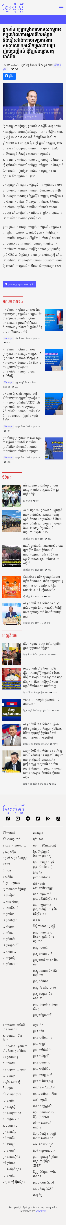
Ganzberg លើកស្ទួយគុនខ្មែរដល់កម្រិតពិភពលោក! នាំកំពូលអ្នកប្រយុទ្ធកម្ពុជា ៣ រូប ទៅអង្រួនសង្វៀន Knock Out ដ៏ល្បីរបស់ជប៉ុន (43, 583)
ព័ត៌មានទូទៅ (8, 338)
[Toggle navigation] (60, 7)
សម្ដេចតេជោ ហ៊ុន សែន (12, 1038)
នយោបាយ (9, 1063)
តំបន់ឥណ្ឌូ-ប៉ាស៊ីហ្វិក (44, 1151)
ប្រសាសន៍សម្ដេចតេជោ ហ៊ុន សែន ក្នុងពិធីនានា (15, 1048)
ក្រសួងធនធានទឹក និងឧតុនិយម (45, 973)
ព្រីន (11, 76)
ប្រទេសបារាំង (10, 1151)
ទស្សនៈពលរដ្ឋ (10, 1057)
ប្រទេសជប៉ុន (9, 1132)
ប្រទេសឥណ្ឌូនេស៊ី (42, 1075)
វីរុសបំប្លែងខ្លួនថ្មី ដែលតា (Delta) (42, 854)
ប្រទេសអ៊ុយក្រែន (12, 1113)
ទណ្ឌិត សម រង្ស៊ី (11, 1082)
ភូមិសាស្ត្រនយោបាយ (14, 1069)
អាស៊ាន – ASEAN (44, 1087)
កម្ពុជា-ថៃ (38, 1025)
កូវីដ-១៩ (38, 839)
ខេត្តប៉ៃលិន (9, 927)
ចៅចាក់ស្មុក (9, 1076)
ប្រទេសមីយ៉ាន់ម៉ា (42, 1050)
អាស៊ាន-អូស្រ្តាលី (42, 1106)
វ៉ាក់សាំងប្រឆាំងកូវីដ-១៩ (41, 875)
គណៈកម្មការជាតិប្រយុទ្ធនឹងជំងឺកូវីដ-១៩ (45, 896)
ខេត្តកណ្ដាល (9, 952)
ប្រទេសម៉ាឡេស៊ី (41, 1063)
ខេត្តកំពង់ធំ (9, 939)
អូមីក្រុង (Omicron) (44, 846)
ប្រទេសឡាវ (39, 1044)
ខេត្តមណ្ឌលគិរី (10, 945)
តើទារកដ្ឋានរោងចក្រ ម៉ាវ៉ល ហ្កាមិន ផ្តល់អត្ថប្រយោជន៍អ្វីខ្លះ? (42, 646)
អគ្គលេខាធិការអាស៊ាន (45, 1094)
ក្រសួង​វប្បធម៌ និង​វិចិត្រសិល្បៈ (45, 1007)
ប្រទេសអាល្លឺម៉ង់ (11, 1157)
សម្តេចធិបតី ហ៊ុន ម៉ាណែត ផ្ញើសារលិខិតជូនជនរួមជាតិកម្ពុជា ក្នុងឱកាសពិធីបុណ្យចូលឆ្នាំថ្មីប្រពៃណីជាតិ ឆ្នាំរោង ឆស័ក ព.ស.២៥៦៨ (43, 731)
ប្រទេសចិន (9, 1101)
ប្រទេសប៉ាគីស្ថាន (12, 1169)
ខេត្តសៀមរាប (10, 895)
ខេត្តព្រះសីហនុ (11, 902)
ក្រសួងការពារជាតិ (42, 954)
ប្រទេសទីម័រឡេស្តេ (43, 1081)
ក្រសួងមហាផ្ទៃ (41, 948)
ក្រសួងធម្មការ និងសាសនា (42, 996)
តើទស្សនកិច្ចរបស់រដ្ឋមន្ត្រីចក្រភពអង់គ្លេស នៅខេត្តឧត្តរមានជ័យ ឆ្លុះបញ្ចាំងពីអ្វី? (41, 490)
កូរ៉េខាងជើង (9, 1138)
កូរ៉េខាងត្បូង (9, 1144)
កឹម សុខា (8, 1088)
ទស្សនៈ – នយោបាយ (14, 846)
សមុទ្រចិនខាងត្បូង (43, 1144)
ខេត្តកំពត (8, 933)
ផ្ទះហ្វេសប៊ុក (9, 852)
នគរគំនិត (8, 877)
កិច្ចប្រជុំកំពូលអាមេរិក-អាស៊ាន (45, 1174)
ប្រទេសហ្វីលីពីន (41, 1069)
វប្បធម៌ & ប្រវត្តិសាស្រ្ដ (15, 858)
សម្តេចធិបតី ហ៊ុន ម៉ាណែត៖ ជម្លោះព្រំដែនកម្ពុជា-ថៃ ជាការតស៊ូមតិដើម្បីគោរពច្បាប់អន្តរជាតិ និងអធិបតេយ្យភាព (42, 610)
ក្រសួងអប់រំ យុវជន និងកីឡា (45, 962)
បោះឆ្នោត (38, 833)
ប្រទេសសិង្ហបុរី (41, 1056)
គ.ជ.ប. (37, 920)
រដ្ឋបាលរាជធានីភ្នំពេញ (15, 889)
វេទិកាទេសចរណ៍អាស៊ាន (42, 1125)
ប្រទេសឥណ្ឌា (10, 1176)
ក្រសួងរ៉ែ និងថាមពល (44, 988)
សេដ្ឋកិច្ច (37, 1195)
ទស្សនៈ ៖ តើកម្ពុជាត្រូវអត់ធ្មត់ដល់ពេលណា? (41, 702)
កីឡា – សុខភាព (12, 883)
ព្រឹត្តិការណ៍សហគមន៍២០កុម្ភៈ (43, 886)
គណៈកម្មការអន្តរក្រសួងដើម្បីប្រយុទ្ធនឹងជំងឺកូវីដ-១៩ (45, 909)
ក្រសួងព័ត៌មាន (41, 981)
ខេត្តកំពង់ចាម (10, 964)
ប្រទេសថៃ (38, 1031)
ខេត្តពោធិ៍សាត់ (10, 908)
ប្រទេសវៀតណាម (42, 1038)
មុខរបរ (6, 864)
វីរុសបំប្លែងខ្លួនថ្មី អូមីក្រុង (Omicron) (43, 864)
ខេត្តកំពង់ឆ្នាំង (10, 920)
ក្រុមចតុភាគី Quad (43, 1183)
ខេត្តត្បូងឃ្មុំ (9, 958)
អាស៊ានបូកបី (40, 1100)
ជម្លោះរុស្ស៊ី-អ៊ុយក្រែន (14, 1182)
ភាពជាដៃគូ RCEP (43, 1189)
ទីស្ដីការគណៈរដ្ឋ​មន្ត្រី (44, 926)
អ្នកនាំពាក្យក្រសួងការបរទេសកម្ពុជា (20, 284)
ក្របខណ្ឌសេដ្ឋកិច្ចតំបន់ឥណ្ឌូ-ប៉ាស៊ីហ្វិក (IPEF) (45, 1161)
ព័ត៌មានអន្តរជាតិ (11, 839)
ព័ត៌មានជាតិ (9, 833)
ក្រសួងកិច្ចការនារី (42, 1015)
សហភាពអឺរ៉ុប (10, 1126)
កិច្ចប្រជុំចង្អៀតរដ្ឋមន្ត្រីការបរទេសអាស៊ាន (44, 1136)
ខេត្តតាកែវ (8, 914)
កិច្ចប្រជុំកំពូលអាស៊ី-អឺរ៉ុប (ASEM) (43, 1114)
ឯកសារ (7, 870)
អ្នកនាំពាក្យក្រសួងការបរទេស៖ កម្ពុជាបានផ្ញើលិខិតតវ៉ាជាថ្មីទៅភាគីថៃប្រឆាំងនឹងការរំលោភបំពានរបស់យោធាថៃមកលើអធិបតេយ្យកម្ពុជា (23, 445)
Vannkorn (41, 1211)
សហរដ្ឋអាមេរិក (11, 1119)
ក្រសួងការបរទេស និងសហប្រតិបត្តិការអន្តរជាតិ (43, 937)
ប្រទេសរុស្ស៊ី (9, 1107)
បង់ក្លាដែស (9, 1163)
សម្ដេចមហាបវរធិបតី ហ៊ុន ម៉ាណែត (14, 1027)
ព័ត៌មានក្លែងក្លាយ (12, 1094)
